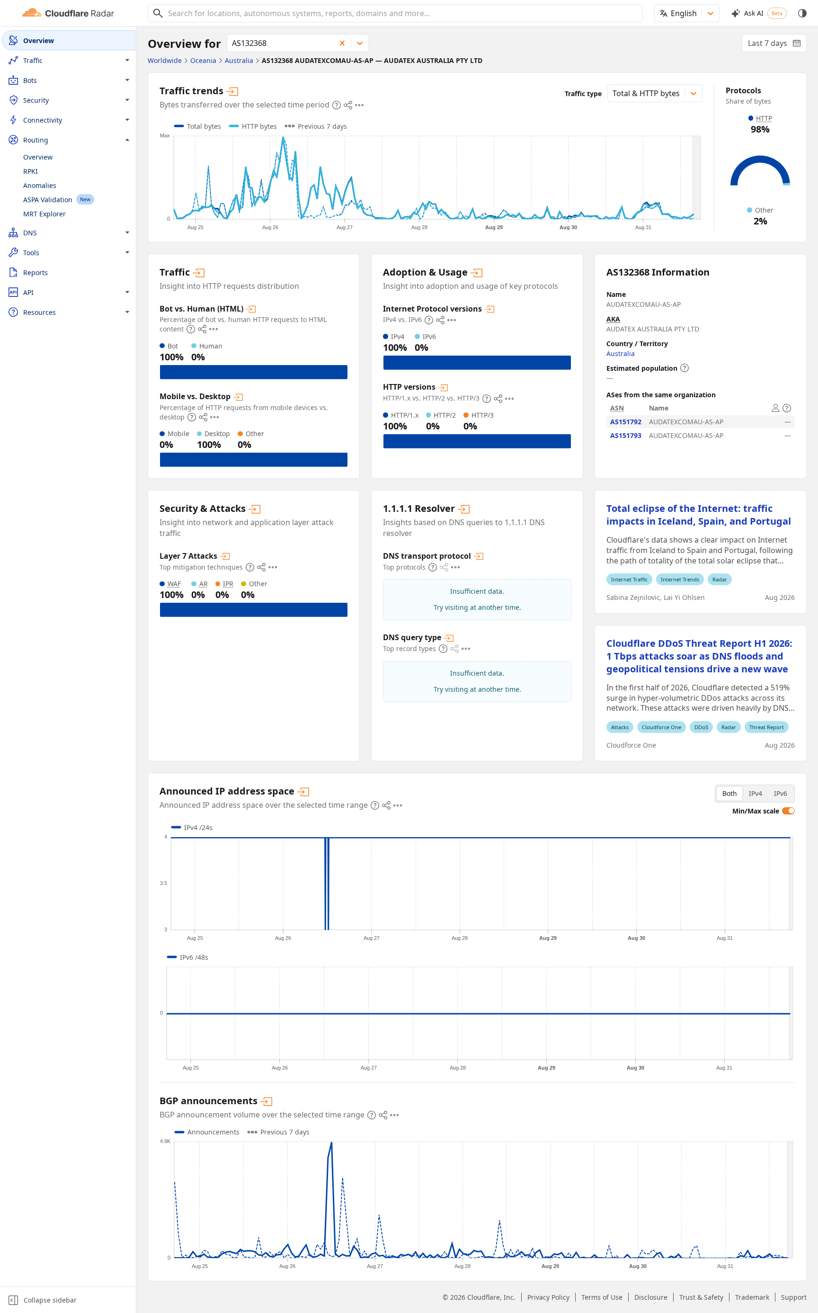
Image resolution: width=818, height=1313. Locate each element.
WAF (174, 583)
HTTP (764, 118)
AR (203, 583)
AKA (613, 318)
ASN (617, 407)
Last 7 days (777, 45)
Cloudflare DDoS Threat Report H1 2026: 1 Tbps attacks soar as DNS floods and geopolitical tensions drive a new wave (699, 656)
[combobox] (402, 13)
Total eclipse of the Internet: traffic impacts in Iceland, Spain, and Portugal (698, 514)
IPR (228, 583)
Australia (620, 353)
